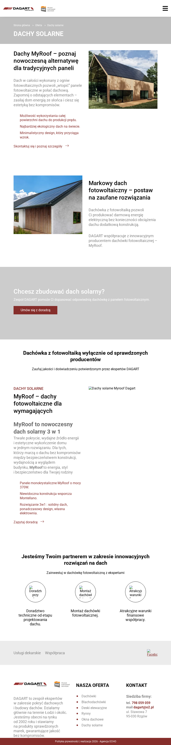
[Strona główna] (29, 11)
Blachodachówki (94, 702)
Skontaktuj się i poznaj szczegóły (38, 146)
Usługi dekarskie (27, 653)
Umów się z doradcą (35, 310)
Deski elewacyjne (94, 708)
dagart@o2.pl (143, 707)
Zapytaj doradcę (26, 522)
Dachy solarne (92, 725)
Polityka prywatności (67, 741)
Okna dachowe (92, 719)
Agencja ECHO (108, 741)
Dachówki (89, 696)
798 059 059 (141, 703)
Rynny (86, 714)
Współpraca (55, 653)
